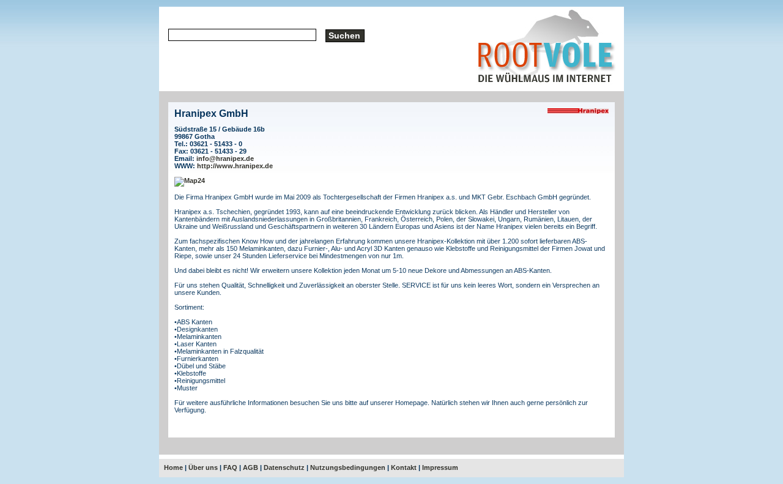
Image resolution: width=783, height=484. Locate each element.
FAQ (230, 467)
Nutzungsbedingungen (347, 467)
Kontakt (404, 467)
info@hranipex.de (225, 158)
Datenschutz (284, 467)
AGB (250, 467)
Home (173, 467)
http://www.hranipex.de (235, 165)
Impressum (440, 467)
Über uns (203, 467)
